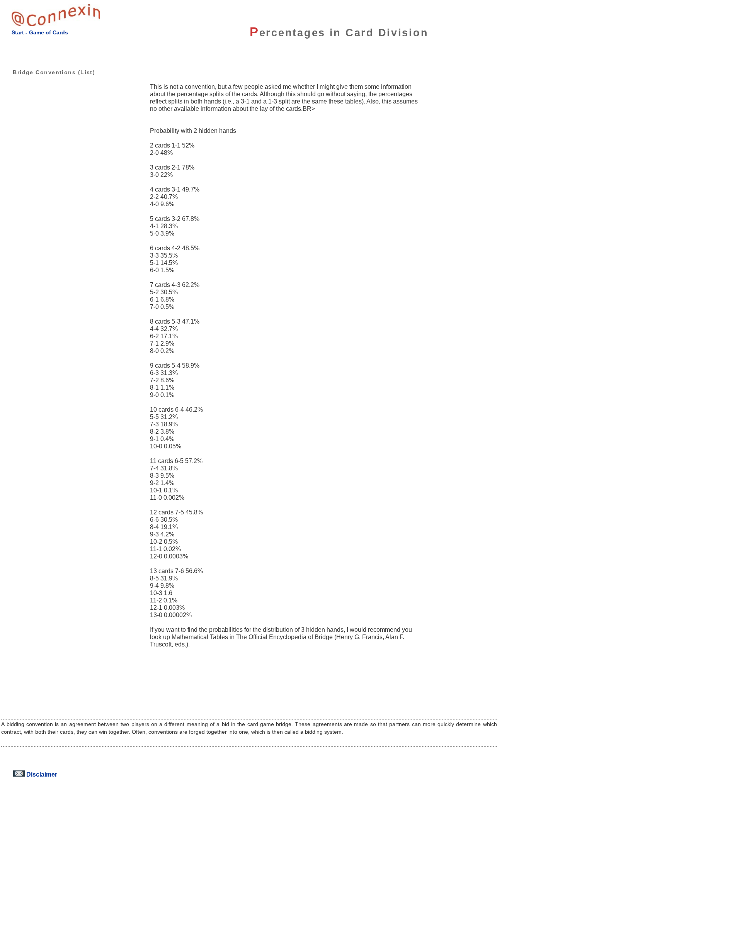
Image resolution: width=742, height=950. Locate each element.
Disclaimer (41, 774)
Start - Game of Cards (40, 32)
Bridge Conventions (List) (54, 72)
